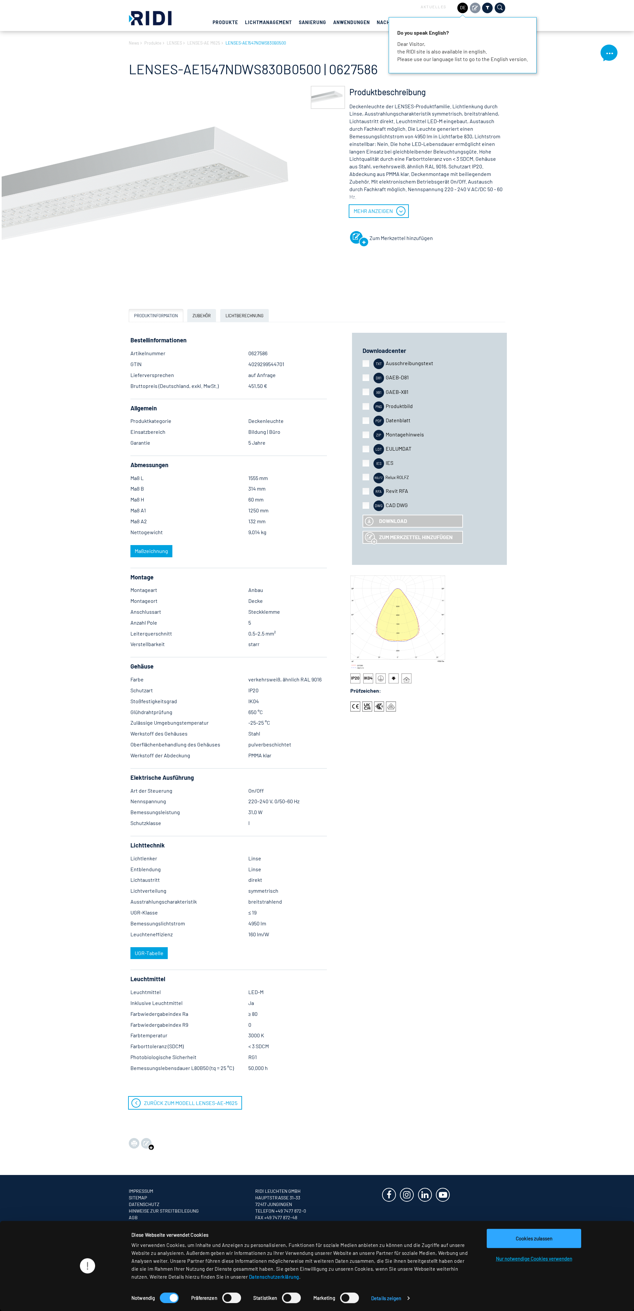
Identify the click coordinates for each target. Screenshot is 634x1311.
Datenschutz (144, 1204)
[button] (327, 97)
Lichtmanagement (268, 22)
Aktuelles (433, 6)
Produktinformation (156, 315)
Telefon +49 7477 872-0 (280, 1211)
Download (393, 521)
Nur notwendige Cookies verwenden (534, 1258)
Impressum (141, 1191)
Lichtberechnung (245, 315)
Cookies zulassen (534, 1238)
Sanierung (312, 22)
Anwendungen (351, 22)
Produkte (225, 22)
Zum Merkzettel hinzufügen (416, 537)
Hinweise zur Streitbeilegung (164, 1211)
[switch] (231, 1298)
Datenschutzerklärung (274, 1277)
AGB (133, 1217)
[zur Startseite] (150, 17)
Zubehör (202, 315)
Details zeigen (386, 1298)
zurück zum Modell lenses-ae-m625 (190, 1103)
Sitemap (138, 1197)
